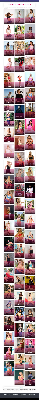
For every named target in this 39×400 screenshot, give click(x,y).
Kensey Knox (30, 368)
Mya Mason (8, 102)
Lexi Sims (30, 180)
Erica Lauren (30, 336)
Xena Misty (19, 352)
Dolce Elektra (19, 320)
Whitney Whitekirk (19, 384)
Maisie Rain (19, 288)
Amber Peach (9, 359)
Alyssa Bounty (9, 265)
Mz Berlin (19, 257)
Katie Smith (8, 329)
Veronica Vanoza (19, 368)
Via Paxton (8, 125)
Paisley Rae (8, 110)
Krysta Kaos (8, 313)
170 (20, 387)
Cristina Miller (19, 86)
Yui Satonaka (19, 210)
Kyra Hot (8, 173)
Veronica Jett (30, 352)
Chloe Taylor (19, 336)
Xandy (19, 149)
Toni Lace (19, 304)
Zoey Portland (19, 165)
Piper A (30, 384)
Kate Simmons (30, 197)
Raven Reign (19, 70)
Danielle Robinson (8, 375)
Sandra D (8, 54)
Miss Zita (19, 54)
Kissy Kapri (8, 157)
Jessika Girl (8, 188)
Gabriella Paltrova (30, 321)
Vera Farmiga (19, 102)
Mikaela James (30, 164)
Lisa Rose (30, 100)
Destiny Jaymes (30, 243)
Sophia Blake (9, 141)
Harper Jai (19, 181)
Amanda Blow (9, 281)
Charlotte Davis (8, 86)
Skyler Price (8, 297)
